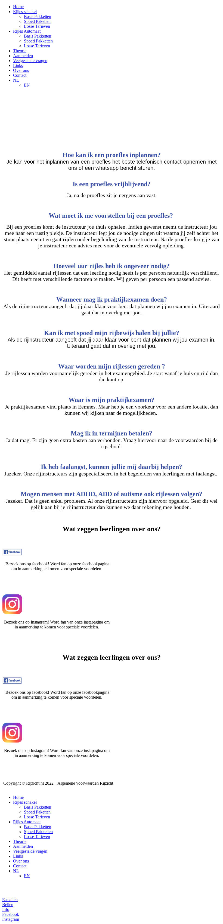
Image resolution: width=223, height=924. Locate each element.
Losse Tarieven (37, 26)
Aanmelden (23, 55)
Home (18, 6)
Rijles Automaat (27, 31)
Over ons (21, 70)
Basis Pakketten (37, 16)
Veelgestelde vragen (30, 60)
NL (16, 80)
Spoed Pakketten (38, 41)
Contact (19, 75)
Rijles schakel (25, 11)
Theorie (19, 50)
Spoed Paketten (37, 21)
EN (27, 85)
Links (18, 65)
